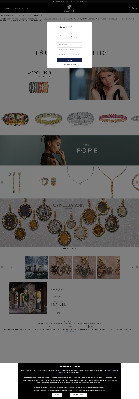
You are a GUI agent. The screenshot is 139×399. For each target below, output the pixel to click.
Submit (69, 60)
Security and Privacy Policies (69, 64)
